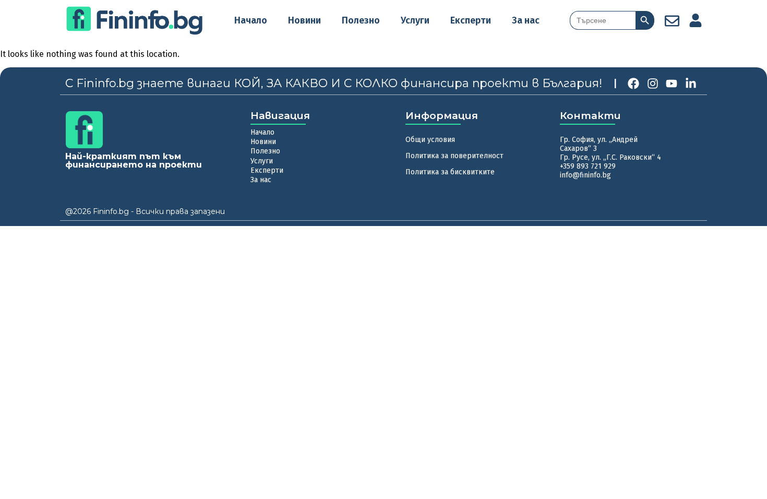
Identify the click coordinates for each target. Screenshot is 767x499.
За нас (526, 20)
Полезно (361, 20)
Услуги (415, 20)
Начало (250, 20)
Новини (304, 20)
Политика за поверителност (454, 155)
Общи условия (430, 139)
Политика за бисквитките (450, 172)
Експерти (470, 20)
